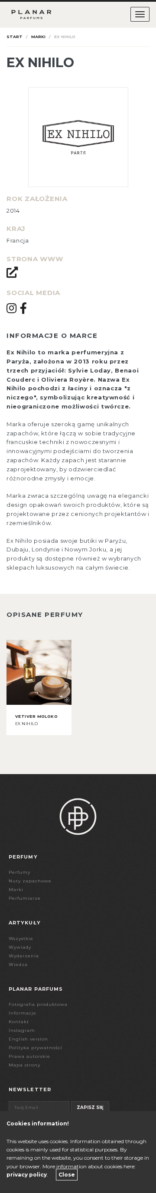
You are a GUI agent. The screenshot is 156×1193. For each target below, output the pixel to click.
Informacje (22, 1013)
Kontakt (19, 1021)
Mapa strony (24, 1065)
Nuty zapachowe (30, 881)
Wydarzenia (24, 956)
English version (28, 1039)
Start (14, 36)
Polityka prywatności (35, 1047)
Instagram (22, 1030)
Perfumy (19, 872)
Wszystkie (21, 938)
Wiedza (18, 964)
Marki (38, 36)
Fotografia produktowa (38, 1004)
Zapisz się (90, 1107)
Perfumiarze (25, 898)
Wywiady (20, 947)
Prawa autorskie (29, 1056)
